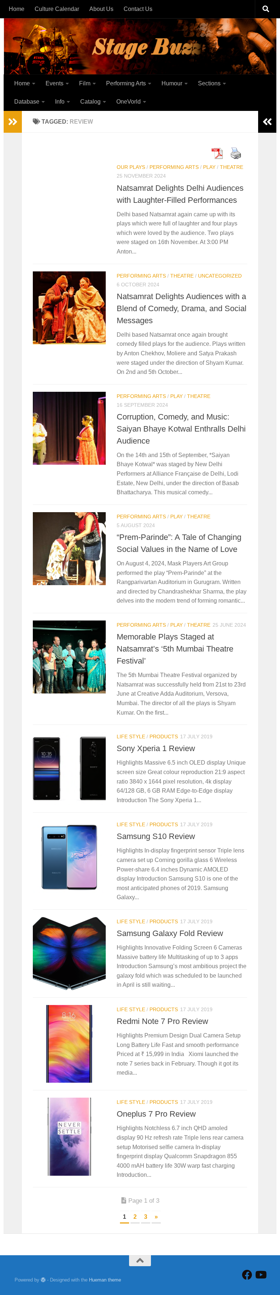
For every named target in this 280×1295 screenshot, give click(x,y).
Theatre (231, 167)
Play (209, 167)
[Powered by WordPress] (43, 1279)
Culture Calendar (57, 9)
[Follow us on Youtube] (260, 1275)
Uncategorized (220, 276)
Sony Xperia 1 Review (156, 748)
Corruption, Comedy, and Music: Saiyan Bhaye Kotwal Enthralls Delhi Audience (181, 428)
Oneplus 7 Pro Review (156, 1113)
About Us (101, 9)
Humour (172, 83)
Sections (209, 83)
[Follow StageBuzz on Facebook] (247, 1275)
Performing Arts (126, 83)
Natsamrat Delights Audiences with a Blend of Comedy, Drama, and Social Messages (181, 308)
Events (54, 83)
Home (16, 9)
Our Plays (131, 167)
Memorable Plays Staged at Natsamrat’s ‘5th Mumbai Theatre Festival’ (175, 648)
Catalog (90, 101)
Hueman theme (105, 1280)
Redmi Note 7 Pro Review (162, 1021)
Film (84, 83)
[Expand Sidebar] (13, 122)
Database (26, 101)
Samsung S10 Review (156, 836)
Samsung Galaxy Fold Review (170, 933)
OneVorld (128, 101)
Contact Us (138, 9)
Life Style (131, 736)
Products (163, 736)
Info (60, 101)
